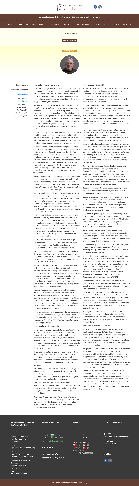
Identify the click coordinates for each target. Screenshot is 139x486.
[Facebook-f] (95, 7)
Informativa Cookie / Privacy (53, 458)
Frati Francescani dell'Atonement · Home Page (70, 483)
